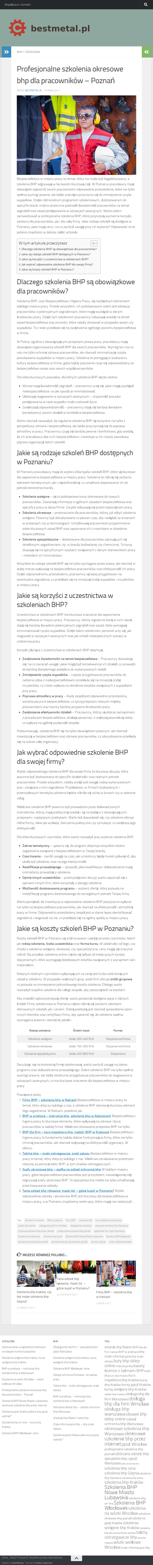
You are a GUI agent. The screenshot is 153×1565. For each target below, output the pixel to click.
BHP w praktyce (54, 1220)
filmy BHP (70, 1220)
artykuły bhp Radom (118, 1347)
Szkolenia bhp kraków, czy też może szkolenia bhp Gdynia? (34, 1296)
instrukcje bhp (85, 1220)
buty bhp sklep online (122, 1363)
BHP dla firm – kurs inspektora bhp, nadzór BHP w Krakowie (65, 1132)
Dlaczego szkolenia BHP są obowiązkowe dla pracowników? (59, 249)
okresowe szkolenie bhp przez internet (36, 1231)
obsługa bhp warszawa (81, 1225)
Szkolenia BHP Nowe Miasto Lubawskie (84, 1236)
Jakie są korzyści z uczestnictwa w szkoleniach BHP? (55, 259)
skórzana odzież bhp (132, 1453)
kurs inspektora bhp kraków (108, 1220)
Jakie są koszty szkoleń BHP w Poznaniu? (48, 269)
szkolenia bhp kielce (52, 1236)
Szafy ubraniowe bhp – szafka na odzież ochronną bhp (61, 1169)
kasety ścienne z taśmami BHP (124, 1368)
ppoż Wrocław (134, 1444)
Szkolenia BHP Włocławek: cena (20, 1433)
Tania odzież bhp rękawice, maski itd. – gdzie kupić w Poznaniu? (68, 1191)
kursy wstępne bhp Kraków (125, 1389)
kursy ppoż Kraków (136, 1385)
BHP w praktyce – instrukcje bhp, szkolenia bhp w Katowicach (66, 1116)
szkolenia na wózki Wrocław (125, 1511)
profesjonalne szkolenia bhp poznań (73, 1231)
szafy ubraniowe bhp (130, 1464)
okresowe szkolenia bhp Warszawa (111, 1225)
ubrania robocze (98, 1242)
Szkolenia (32, 52)
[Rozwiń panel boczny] (6, 52)
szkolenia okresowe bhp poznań (33, 1242)
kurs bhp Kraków (119, 1375)
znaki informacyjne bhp (135, 1547)
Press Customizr (44, 1562)
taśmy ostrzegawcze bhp (126, 1535)
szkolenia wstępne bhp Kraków (121, 1525)
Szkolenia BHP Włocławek (118, 1236)
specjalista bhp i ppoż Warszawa (109, 1231)
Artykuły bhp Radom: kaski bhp (71, 1418)
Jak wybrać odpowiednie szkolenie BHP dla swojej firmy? (57, 264)
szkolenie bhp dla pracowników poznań (69, 1242)
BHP (19, 52)
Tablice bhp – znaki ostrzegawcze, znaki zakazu (56, 1153)
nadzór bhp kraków (27, 1225)
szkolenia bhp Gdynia (121, 1473)
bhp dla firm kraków (34, 1220)
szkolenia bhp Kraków (123, 1482)
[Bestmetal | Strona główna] (49, 28)
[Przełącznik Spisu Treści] (92, 243)
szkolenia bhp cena (119, 1468)
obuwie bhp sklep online (125, 1417)
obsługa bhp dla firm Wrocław (53, 1225)
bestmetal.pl (33, 90)
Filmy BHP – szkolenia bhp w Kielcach (49, 1100)
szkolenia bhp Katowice (29, 1236)
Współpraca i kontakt (17, 4)
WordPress (18, 1562)
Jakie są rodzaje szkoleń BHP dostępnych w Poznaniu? (56, 254)
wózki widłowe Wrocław (120, 1242)
